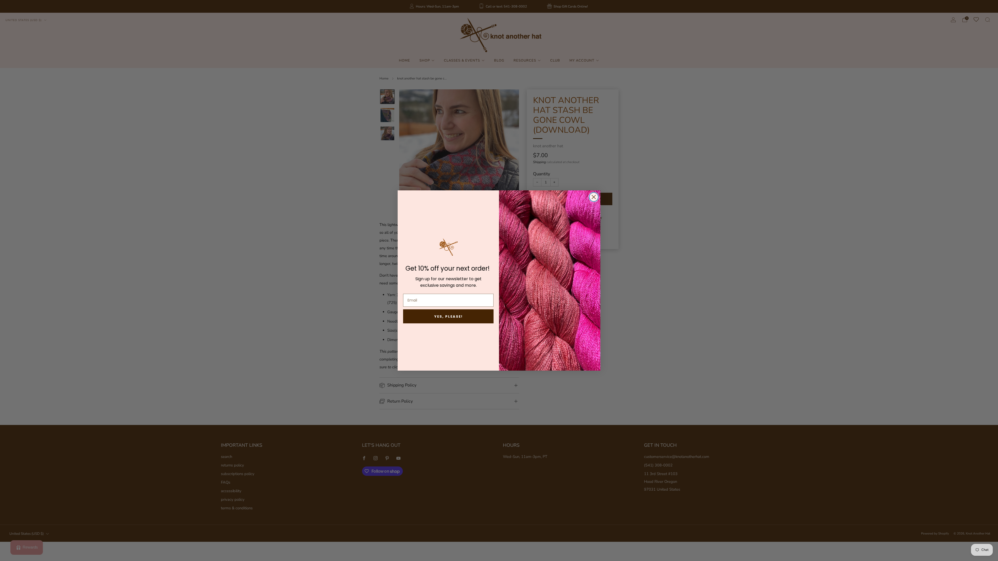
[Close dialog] (593, 197)
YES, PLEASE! (448, 316)
